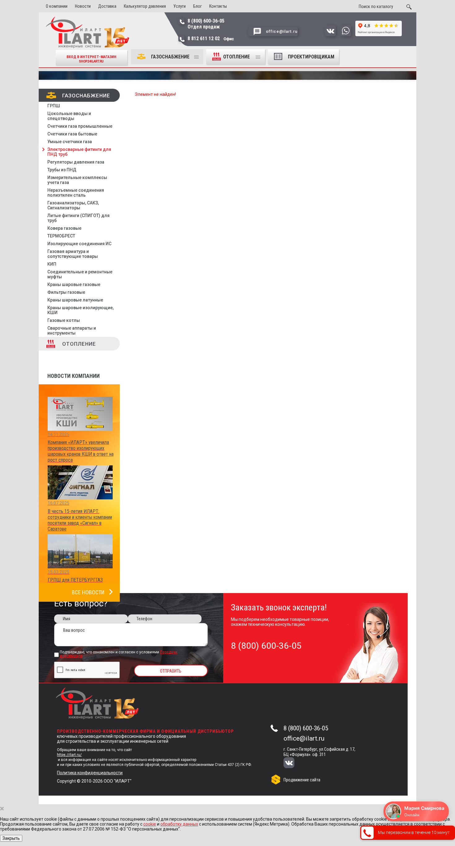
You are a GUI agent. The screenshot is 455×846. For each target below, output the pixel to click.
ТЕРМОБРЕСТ (61, 235)
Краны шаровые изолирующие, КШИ (80, 310)
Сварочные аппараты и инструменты (71, 330)
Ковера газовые (64, 228)
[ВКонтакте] (293, 763)
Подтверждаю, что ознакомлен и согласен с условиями (118, 654)
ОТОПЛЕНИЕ (237, 57)
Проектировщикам (311, 57)
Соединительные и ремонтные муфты (79, 274)
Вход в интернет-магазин (91, 59)
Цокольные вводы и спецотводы (69, 116)
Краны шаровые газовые (73, 284)
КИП (51, 264)
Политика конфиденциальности (90, 772)
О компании (56, 6)
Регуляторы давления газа (75, 162)
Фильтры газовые (66, 292)
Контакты (218, 6)
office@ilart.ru (304, 738)
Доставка (107, 6)
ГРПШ (53, 105)
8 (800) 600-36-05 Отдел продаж (206, 24)
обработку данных (179, 824)
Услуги (179, 6)
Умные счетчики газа (69, 141)
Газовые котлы (63, 320)
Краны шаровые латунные (75, 299)
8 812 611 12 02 (211, 38)
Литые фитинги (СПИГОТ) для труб (78, 218)
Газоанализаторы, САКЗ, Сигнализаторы (73, 205)
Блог (197, 6)
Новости (83, 6)
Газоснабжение (170, 57)
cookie (149, 824)
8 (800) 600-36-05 (306, 728)
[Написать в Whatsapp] (345, 34)
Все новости (88, 592)
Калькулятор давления (145, 6)
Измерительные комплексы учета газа (77, 180)
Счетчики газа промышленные (79, 126)
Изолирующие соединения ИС (79, 243)
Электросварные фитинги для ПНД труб (79, 152)
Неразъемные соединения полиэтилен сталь (75, 193)
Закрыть (11, 838)
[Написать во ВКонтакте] (330, 34)
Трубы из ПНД (61, 169)
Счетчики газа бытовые (72, 133)
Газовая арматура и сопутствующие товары (72, 254)
